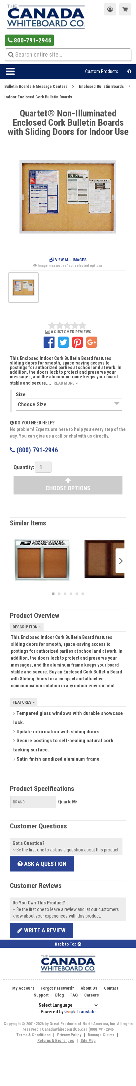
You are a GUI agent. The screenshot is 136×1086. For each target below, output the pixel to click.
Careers (91, 995)
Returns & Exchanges (55, 1040)
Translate (86, 1011)
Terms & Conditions (33, 1035)
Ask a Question (44, 863)
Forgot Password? (57, 988)
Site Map (88, 1040)
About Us (89, 988)
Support (41, 995)
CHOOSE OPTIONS (68, 488)
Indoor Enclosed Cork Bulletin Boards (38, 96)
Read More (64, 383)
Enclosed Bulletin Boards (101, 86)
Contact (111, 988)
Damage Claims (101, 1035)
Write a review (44, 930)
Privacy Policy (69, 1035)
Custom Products (101, 71)
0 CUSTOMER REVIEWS (70, 332)
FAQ (74, 995)
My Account (23, 988)
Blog (59, 995)
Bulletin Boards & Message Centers (35, 86)
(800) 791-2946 (36, 450)
